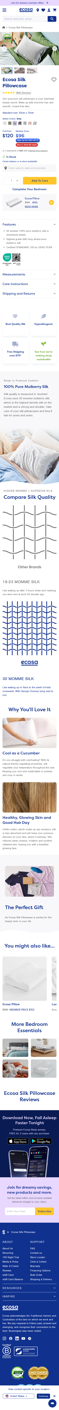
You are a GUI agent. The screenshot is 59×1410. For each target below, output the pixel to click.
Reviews (7, 1270)
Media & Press (10, 1261)
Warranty (35, 1266)
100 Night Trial (11, 1257)
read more (31, 206)
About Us (8, 1248)
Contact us (36, 1252)
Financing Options (40, 1270)
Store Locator (37, 1257)
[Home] (4, 27)
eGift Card (8, 1275)
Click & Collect (38, 1261)
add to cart (40, 181)
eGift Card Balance (13, 1279)
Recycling (8, 1252)
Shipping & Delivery (41, 1279)
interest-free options (38, 150)
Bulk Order (36, 1275)
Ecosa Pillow (32, 198)
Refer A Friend (10, 1266)
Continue (43, 1396)
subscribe (44, 1211)
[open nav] (4, 10)
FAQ (32, 1248)
